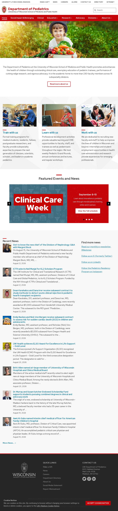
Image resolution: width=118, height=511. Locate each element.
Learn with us (50, 132)
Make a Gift (45, 2)
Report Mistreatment (51, 489)
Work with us (89, 132)
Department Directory (52, 478)
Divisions (92, 18)
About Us (106, 18)
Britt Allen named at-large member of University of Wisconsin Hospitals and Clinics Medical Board (43, 369)
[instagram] (89, 479)
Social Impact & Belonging (22, 18)
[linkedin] (94, 479)
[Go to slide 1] (84, 219)
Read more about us (59, 84)
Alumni (74, 2)
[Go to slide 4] (92, 219)
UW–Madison (16, 2)
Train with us (10, 132)
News (55, 2)
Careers (64, 2)
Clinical (40, 18)
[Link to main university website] (24, 478)
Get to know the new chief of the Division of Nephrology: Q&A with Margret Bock (44, 246)
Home (4, 18)
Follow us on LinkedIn (91, 262)
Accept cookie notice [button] (98, 503)
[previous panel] (9, 204)
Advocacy (80, 18)
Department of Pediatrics (28, 9)
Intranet (110, 2)
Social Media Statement (52, 485)
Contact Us (86, 2)
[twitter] (84, 479)
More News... (9, 443)
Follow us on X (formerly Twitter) (96, 256)
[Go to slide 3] (89, 219)
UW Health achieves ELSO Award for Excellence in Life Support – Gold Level (44, 345)
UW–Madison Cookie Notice (48, 506)
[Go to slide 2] (86, 219)
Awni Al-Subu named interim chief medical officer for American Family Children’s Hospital (44, 419)
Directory (98, 2)
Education (51, 18)
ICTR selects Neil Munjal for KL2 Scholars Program (37, 269)
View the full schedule (88, 211)
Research (66, 18)
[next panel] (108, 204)
